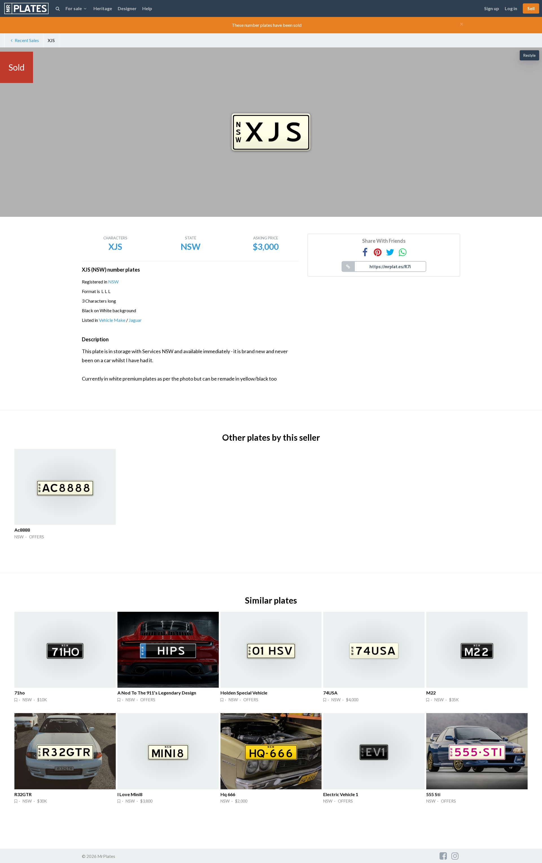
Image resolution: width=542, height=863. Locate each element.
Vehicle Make (112, 320)
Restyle (529, 55)
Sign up (491, 8)
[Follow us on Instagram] (455, 856)
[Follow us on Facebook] (443, 856)
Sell (531, 8)
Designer (127, 8)
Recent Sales (27, 40)
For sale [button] (73, 8)
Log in (511, 8)
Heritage (102, 8)
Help (147, 8)
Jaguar (135, 320)
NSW (113, 281)
